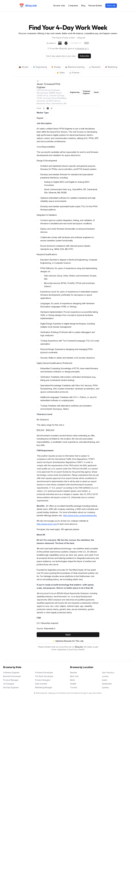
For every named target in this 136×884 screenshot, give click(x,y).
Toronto (73, 687)
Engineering (40, 67)
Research (94, 67)
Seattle (73, 684)
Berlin (72, 680)
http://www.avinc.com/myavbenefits (80, 515)
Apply (68, 634)
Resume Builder (95, 5)
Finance (74, 72)
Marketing (111, 67)
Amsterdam (107, 684)
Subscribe (84, 56)
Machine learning (74, 67)
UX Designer (8, 684)
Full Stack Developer (44, 676)
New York (74, 676)
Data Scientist (41, 684)
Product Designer (42, 680)
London (105, 676)
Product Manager (10, 680)
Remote (73, 672)
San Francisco (108, 672)
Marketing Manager (43, 687)
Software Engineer (11, 672)
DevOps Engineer (11, 687)
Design (56, 67)
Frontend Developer (44, 672)
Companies (73, 5)
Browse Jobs (59, 5)
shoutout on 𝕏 (82, 48)
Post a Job (111, 6)
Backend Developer (12, 676)
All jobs (23, 67)
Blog (83, 5)
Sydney (105, 687)
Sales (61, 72)
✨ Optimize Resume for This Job (68, 641)
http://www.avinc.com (47, 524)
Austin (104, 680)
